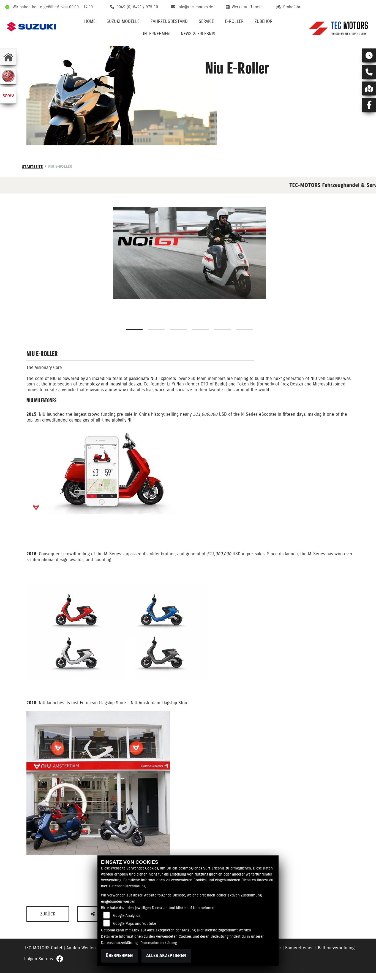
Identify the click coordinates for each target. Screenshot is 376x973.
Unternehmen (155, 33)
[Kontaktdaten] (369, 72)
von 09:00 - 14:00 (77, 6)
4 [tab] (200, 329)
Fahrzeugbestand (169, 21)
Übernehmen (119, 955)
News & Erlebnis (198, 33)
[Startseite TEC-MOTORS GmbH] (339, 26)
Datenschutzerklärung (127, 886)
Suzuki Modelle (123, 21)
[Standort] (369, 88)
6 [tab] (244, 329)
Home (90, 21)
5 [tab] (222, 329)
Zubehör (264, 21)
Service (206, 21)
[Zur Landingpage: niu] (8, 95)
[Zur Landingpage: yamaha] (8, 76)
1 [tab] (134, 329)
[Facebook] (369, 105)
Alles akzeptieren (166, 955)
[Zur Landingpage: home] (8, 56)
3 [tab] (178, 329)
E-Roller (234, 21)
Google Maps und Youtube (134, 923)
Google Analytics (126, 915)
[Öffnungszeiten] (369, 55)
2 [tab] (156, 329)
